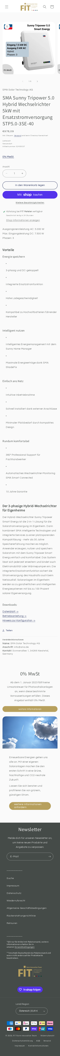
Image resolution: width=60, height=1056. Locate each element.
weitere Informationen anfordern (28, 806)
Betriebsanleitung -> (14, 616)
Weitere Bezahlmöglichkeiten (30, 203)
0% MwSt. (8, 156)
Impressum (13, 886)
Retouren (12, 923)
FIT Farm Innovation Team (25, 1036)
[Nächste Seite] (37, 81)
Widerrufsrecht (47, 1036)
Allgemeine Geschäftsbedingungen (27, 908)
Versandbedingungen (25, 947)
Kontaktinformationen (38, 1046)
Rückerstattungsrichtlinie (21, 916)
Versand (17, 135)
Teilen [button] (9, 630)
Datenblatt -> (10, 611)
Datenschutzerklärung (22, 1041)
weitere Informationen (30, 709)
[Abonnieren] (49, 856)
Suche (10, 878)
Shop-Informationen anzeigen (23, 220)
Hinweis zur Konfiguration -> (18, 620)
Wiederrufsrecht (16, 901)
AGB (38, 1041)
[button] (6, 6)
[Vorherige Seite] (22, 81)
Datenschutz (14, 893)
